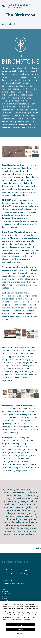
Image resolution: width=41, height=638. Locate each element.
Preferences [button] (27, 619)
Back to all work (8, 24)
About (4, 589)
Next (37, 548)
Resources (5, 598)
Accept (20, 625)
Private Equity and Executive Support (16, 574)
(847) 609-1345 (7, 580)
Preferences (20, 633)
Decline (20, 629)
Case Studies (6, 596)
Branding (5, 591)
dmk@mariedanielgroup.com (13, 583)
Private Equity (6, 593)
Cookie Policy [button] (19, 617)
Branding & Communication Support (16, 570)
